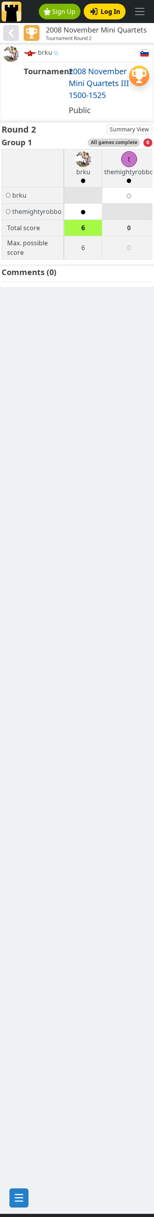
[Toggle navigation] (140, 11)
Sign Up (63, 11)
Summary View (129, 129)
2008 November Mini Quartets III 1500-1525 (99, 83)
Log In (110, 11)
